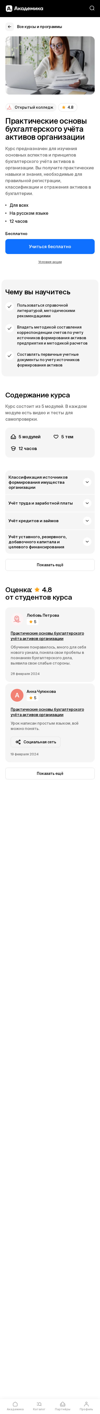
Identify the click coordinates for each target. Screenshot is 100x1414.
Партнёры (62, 1409)
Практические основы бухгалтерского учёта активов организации (47, 636)
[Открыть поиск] (92, 8)
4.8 (70, 107)
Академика (15, 1409)
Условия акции (50, 262)
